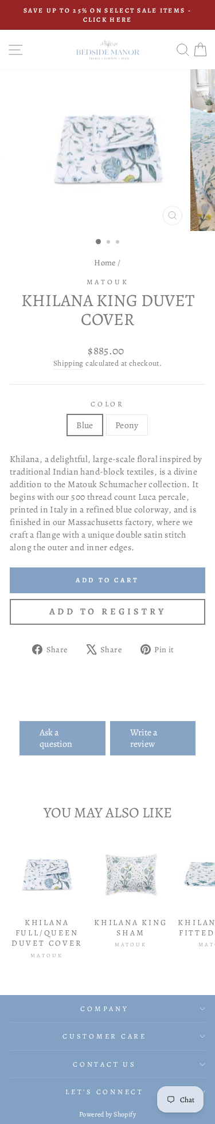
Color (107, 404)
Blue (84, 425)
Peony (127, 425)
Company (104, 1008)
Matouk (108, 282)
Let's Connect (104, 1091)
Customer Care (104, 1036)
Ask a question (56, 738)
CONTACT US (104, 1064)
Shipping (68, 363)
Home (105, 262)
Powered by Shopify (107, 1114)
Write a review (143, 738)
